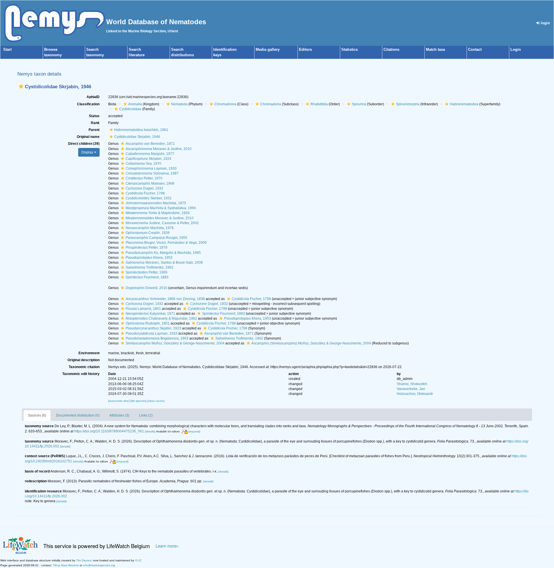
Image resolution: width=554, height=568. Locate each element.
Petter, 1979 (146, 247)
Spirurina (359, 104)
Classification (88, 104)
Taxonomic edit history (81, 374)
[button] (21, 86)
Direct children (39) (84, 144)
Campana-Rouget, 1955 (156, 238)
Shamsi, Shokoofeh (412, 384)
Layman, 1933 (151, 168)
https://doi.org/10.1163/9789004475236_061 (109, 431)
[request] (194, 431)
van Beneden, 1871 (150, 144)
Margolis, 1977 (150, 154)
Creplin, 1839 (148, 233)
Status (94, 116)
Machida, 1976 (150, 228)
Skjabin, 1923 (153, 328)
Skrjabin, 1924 (148, 159)
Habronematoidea (464, 104)
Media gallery (268, 49)
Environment (89, 353)
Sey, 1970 (143, 164)
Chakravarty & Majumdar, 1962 (161, 318)
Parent (94, 130)
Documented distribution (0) (78, 415)
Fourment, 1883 (147, 277)
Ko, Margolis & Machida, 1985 (163, 253)
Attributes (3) (119, 415)
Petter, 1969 (146, 272)
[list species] (138, 400)
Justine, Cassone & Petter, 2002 (162, 223)
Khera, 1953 (149, 258)
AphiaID (93, 97)
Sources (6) (37, 415)
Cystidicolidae (130, 109)
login (545, 23)
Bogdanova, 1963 (157, 338)
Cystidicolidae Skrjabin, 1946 (137, 137)
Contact (475, 49)
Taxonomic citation (84, 367)
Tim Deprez (83, 560)
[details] (150, 431)
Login (515, 49)
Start (7, 49)
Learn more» (167, 546)
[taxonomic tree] (119, 400)
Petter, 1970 (144, 178)
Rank (95, 123)
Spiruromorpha (408, 104)
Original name (88, 137)
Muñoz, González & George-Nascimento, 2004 (175, 343)
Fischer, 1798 (145, 193)
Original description (84, 360)
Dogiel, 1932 (144, 188)
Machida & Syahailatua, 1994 (161, 208)
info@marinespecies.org (99, 565)
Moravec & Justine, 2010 (159, 149)
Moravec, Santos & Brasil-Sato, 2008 (164, 262)
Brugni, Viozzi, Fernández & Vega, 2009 (166, 243)
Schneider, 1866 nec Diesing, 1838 (165, 299)
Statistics (349, 49)
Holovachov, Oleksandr (415, 394)
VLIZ (138, 560)
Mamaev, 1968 (150, 183)
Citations (391, 49)
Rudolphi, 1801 (148, 323)
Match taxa (435, 49)
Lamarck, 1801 (143, 309)
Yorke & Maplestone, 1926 (158, 213)
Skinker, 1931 (149, 198)
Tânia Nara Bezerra (66, 565)
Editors (305, 49)
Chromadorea (225, 104)
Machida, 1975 (156, 203)
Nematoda (179, 104)
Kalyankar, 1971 (150, 314)
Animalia (135, 104)
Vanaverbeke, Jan (411, 389)
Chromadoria (270, 104)
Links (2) (146, 415)
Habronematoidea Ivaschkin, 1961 (141, 130)
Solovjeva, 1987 (152, 173)
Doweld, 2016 (146, 288)
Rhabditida (319, 104)
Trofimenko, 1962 (149, 267)
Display (87, 152)
